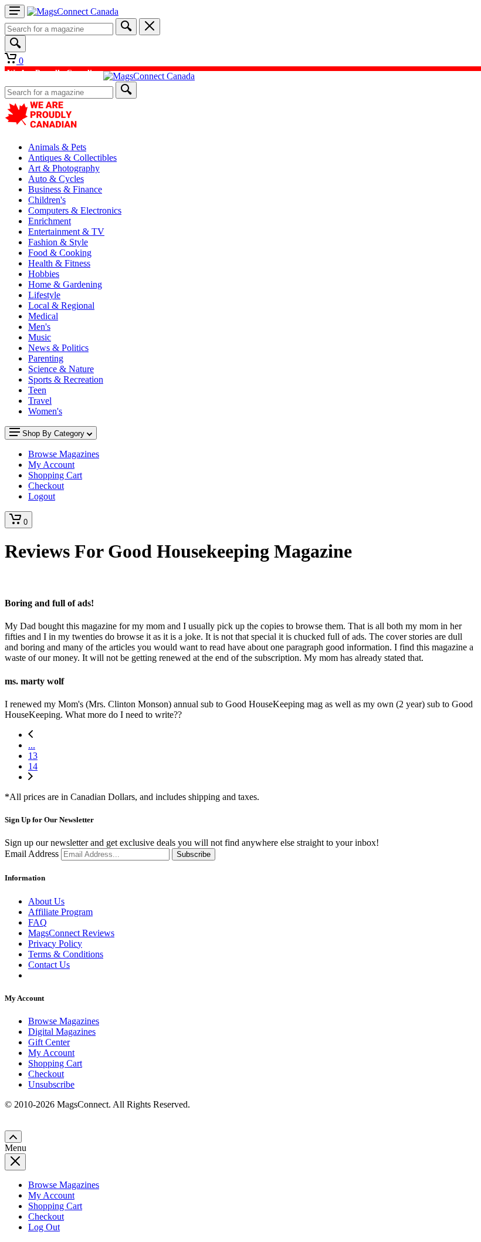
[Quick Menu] (15, 11)
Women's (45, 411)
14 (33, 766)
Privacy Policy (55, 944)
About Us (46, 901)
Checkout (46, 1074)
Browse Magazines (63, 1021)
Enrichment (49, 221)
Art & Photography (64, 168)
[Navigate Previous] (30, 735)
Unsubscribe (51, 1084)
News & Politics (58, 348)
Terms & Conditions (65, 954)
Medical (43, 316)
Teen (37, 390)
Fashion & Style (58, 242)
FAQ (37, 922)
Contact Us (49, 965)
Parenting (45, 358)
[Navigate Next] (30, 777)
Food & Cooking (60, 253)
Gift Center (49, 1042)
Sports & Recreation (65, 379)
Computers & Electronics (74, 210)
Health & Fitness (59, 263)
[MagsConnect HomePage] (72, 11)
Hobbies (43, 274)
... (31, 745)
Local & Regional (61, 305)
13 (33, 756)
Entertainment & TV (66, 232)
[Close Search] (149, 26)
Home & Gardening (65, 284)
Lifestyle (44, 295)
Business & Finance (65, 189)
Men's (39, 327)
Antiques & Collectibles (72, 158)
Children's (47, 200)
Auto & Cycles (56, 179)
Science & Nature (61, 369)
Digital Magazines (62, 1032)
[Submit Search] (126, 26)
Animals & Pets (57, 147)
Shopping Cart (55, 1063)
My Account (51, 1053)
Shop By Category (53, 433)
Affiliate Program (60, 912)
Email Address (32, 854)
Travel (40, 401)
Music (39, 337)
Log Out (44, 1227)
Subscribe (194, 854)
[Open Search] (15, 43)
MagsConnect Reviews (71, 933)
